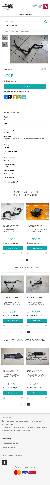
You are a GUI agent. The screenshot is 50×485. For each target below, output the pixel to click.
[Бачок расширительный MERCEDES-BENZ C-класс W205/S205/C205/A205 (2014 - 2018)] (37, 211)
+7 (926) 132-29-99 (10, 447)
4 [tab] (30, 260)
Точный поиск (10, 26)
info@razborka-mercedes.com (17, 430)
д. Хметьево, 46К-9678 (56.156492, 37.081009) (23, 421)
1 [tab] (20, 260)
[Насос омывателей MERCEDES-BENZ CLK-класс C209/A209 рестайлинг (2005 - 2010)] (37, 356)
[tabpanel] (13, 228)
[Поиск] (45, 21)
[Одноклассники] (15, 97)
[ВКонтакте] (6, 97)
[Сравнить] (42, 69)
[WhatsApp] (19, 97)
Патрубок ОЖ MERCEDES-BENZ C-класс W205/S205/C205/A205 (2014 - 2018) (12, 231)
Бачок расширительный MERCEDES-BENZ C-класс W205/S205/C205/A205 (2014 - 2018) (37, 231)
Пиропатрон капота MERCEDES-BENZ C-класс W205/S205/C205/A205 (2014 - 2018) (12, 303)
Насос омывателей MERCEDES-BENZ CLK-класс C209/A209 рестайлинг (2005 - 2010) (37, 375)
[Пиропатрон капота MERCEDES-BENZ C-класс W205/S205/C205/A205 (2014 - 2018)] (12, 284)
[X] (10, 97)
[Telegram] (24, 97)
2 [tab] (23, 260)
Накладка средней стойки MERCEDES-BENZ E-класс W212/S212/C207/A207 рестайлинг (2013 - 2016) (13, 375)
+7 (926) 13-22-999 (25, 14)
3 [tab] (27, 260)
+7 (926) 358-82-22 (10, 443)
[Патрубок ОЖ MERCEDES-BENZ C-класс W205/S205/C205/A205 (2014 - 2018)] (12, 211)
